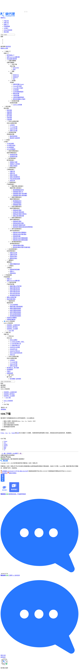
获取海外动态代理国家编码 (20, 238)
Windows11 (16, 74)
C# (4, 449)
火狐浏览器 (16, 95)
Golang (5, 444)
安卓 (14, 69)
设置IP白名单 (13, 254)
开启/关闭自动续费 (15, 178)
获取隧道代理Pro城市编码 (20, 195)
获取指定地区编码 (15, 269)
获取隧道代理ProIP (18, 191)
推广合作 (11, 375)
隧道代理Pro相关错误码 (16, 306)
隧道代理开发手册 (15, 288)
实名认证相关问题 (14, 121)
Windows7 (15, 77)
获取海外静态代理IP (18, 245)
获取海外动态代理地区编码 (20, 240)
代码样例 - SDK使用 (12, 328)
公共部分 (12, 125)
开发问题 (9, 117)
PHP (18, 433)
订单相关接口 (12, 167)
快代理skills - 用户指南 (13, 367)
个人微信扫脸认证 (15, 345)
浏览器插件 (10, 369)
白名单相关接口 (13, 249)
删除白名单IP (13, 258)
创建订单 (12, 171)
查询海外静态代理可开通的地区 (21, 247)
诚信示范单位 (12, 473)
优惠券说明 (10, 373)
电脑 (13, 71)
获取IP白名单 (13, 252)
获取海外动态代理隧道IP (19, 232)
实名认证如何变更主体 (16, 352)
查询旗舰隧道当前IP (18, 190)
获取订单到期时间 (15, 177)
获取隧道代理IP (17, 204)
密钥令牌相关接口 (14, 151)
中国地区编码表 (11, 319)
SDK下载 (11, 330)
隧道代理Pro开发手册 (15, 286)
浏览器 (13, 80)
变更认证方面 (13, 130)
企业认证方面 (13, 128)
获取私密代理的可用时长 (20, 214)
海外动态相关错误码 (15, 314)
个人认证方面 (13, 127)
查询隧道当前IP (17, 201)
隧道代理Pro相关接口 (17, 186)
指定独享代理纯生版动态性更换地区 (23, 227)
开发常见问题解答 (12, 317)
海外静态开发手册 (15, 295)
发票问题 (9, 114)
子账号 (8, 371)
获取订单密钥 (13, 165)
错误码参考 (12, 301)
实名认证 (11, 336)
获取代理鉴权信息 (15, 264)
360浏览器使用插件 (18, 91)
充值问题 (9, 112)
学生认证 (12, 354)
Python (2, 433)
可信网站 (4, 473)
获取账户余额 (13, 162)
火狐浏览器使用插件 (18, 97)
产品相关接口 (12, 182)
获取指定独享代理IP (18, 223)
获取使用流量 (16, 236)
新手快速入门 (10, 55)
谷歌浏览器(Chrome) (18, 84)
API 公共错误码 (11, 149)
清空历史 (8, 46)
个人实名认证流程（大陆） (17, 341)
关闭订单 (12, 180)
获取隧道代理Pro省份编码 (20, 193)
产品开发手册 (12, 282)
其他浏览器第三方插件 (19, 99)
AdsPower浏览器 (17, 104)
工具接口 (11, 265)
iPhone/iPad (16, 67)
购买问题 (9, 110)
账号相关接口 (12, 158)
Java (6, 433)
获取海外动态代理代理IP (19, 234)
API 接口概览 (10, 143)
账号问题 (9, 115)
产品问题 (9, 119)
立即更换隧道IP (17, 202)
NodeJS (13, 433)
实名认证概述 (13, 340)
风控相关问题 (12, 132)
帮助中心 (3, 17)
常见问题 (8, 106)
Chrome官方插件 (17, 86)
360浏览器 (16, 90)
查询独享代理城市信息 (19, 225)
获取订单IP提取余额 (18, 215)
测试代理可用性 (11, 299)
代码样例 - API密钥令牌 (13, 325)
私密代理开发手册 (15, 290)
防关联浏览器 (15, 101)
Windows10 (16, 76)
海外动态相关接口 (17, 228)
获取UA (12, 271)
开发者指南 (9, 275)
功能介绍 (8, 332)
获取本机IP (13, 273)
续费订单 (12, 173)
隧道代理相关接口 (17, 197)
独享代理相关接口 (17, 217)
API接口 (7, 140)
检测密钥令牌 (13, 156)
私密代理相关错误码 (15, 310)
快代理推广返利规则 (15, 378)
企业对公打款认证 (15, 351)
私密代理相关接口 (17, 206)
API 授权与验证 (11, 145)
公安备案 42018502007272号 (9, 471)
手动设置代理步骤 (12, 58)
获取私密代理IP (17, 210)
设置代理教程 (12, 60)
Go (9, 433)
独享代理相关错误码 (15, 312)
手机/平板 (14, 64)
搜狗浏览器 (16, 93)
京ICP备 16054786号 (22, 471)
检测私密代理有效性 (18, 212)
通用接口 (11, 260)
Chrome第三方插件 (18, 88)
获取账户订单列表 (15, 164)
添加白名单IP (13, 256)
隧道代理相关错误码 (15, 308)
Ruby (5, 447)
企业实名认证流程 (15, 347)
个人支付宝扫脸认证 (15, 343)
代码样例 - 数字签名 (12, 327)
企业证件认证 (13, 349)
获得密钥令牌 (13, 154)
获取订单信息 (13, 175)
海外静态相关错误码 (15, 315)
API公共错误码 (14, 304)
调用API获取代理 (11, 297)
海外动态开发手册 (15, 293)
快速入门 (8, 51)
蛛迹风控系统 (13, 136)
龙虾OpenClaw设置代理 (13, 57)
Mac (14, 78)
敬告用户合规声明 (15, 138)
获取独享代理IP (17, 221)
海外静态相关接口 (17, 241)
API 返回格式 (10, 147)
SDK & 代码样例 (10, 321)
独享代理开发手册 (15, 291)
